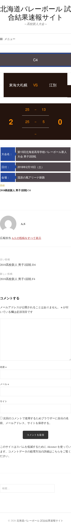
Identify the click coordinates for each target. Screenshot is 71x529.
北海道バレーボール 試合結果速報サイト (35, 13)
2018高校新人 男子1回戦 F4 (17, 279)
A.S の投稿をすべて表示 (26, 238)
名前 (3, 367)
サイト (3, 401)
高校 (2, 185)
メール (4, 384)
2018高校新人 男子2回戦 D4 (18, 265)
